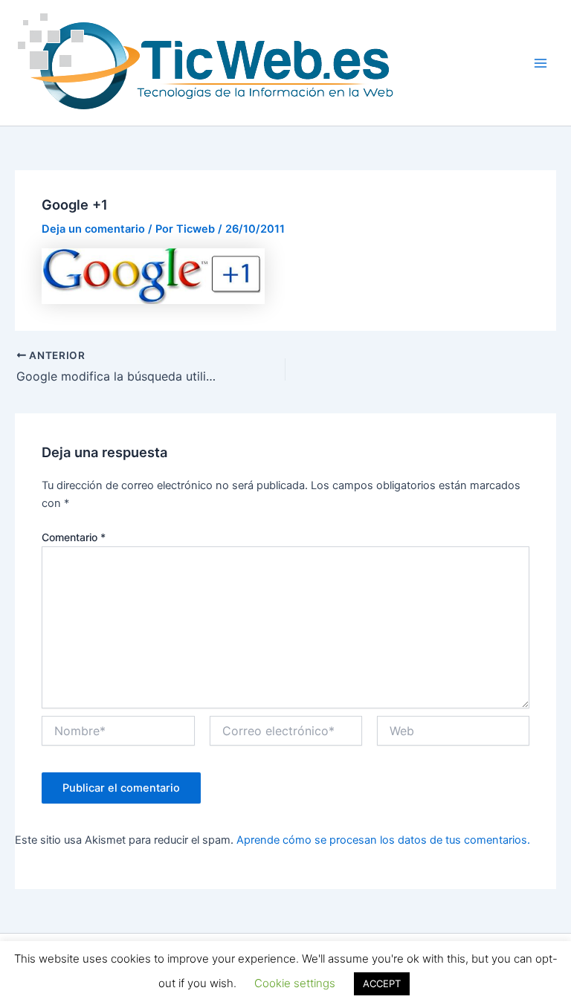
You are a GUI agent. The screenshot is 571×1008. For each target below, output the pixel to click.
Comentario (74, 537)
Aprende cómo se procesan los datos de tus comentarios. (383, 840)
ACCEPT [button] (382, 983)
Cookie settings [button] (294, 983)
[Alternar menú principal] (540, 63)
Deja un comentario (93, 229)
